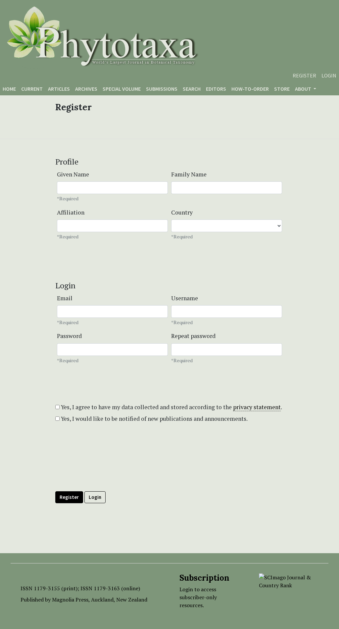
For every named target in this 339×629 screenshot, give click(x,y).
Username (184, 298)
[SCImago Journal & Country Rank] (288, 580)
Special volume (122, 88)
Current (32, 88)
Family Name (189, 174)
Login (328, 75)
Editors (216, 88)
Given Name (73, 174)
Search (192, 88)
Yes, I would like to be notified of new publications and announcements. (154, 418)
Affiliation (70, 212)
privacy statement (257, 407)
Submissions (161, 88)
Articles (59, 88)
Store (282, 88)
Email (65, 298)
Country (182, 212)
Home (9, 88)
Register (304, 75)
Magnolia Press (70, 599)
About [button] (303, 88)
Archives (86, 88)
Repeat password (193, 336)
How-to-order (250, 88)
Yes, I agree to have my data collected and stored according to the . (171, 407)
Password (69, 336)
